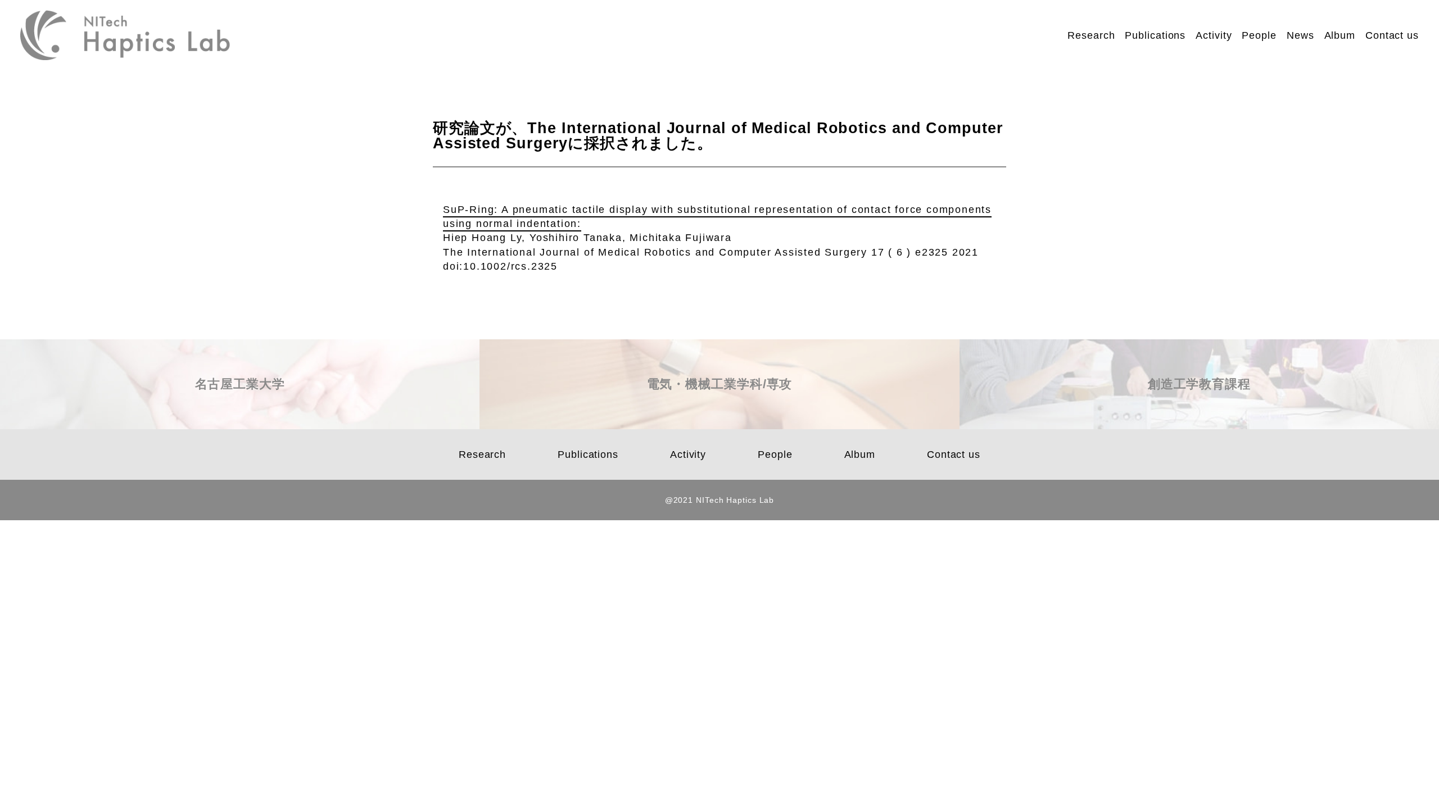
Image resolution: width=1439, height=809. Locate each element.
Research (1091, 35)
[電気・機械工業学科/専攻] (719, 424)
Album (1340, 35)
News (1300, 35)
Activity (1214, 35)
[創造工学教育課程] (1199, 424)
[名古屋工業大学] (239, 424)
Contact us (1392, 35)
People (1259, 35)
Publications (1155, 35)
